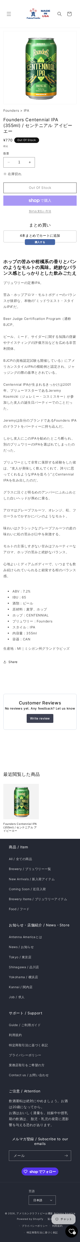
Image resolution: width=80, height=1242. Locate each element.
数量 (6, 153)
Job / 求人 (17, 997)
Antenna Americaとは (25, 937)
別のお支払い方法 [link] (40, 211)
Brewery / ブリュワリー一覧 (30, 869)
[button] (9, 14)
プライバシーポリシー (25, 1055)
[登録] (66, 1155)
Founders (11, 110)
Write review (40, 718)
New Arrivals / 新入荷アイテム (32, 879)
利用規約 (15, 1035)
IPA (26, 110)
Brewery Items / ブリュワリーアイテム (38, 899)
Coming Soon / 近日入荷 (27, 889)
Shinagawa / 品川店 (24, 967)
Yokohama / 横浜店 (23, 977)
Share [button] (13, 662)
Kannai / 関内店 (20, 987)
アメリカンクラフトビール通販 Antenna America (45, 1213)
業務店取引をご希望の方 (27, 1065)
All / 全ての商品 (20, 859)
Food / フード (19, 909)
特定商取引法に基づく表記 (28, 1045)
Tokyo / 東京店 (20, 957)
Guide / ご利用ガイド (25, 1025)
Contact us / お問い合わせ (29, 1075)
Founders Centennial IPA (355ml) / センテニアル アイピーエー (20, 827)
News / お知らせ (21, 947)
